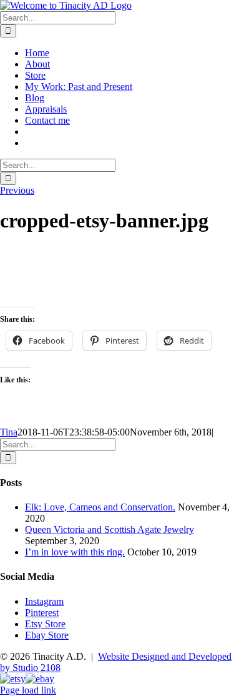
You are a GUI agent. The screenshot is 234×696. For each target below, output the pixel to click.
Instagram (44, 601)
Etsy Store (45, 624)
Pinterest (42, 612)
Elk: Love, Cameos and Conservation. (100, 507)
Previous (17, 190)
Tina (8, 432)
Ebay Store (47, 635)
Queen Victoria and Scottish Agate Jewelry (109, 529)
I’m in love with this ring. (75, 552)
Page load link (28, 690)
